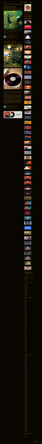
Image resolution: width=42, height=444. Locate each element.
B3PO (25, 284)
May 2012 (25, 398)
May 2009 (25, 417)
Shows (25, 342)
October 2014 (26, 383)
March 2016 (26, 375)
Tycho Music (10, 4)
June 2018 (25, 361)
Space (25, 343)
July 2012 (25, 397)
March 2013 (26, 393)
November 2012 (26, 395)
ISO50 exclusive (26, 324)
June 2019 (25, 357)
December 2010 (26, 407)
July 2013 (25, 391)
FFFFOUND (26, 285)
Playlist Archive (27, 11)
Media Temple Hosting (27, 275)
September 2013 (26, 390)
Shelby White (26, 280)
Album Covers (26, 299)
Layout (25, 325)
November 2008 (26, 420)
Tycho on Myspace (26, 295)
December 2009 (26, 413)
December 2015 (26, 376)
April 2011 (25, 405)
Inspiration (25, 320)
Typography (26, 348)
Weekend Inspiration (26, 352)
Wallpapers (26, 350)
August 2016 (26, 372)
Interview (25, 322)
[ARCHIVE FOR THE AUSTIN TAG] (10, 6)
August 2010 (26, 409)
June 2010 (25, 410)
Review (25, 340)
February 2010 (26, 412)
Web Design (26, 351)
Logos (25, 326)
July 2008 (25, 422)
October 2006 (26, 432)
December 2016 (26, 370)
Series (25, 341)
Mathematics (26, 327)
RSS (21, 2)
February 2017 (26, 369)
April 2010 (25, 411)
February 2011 (26, 406)
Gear (25, 315)
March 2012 (26, 399)
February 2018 (26, 363)
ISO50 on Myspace (26, 287)
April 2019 (25, 358)
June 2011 (25, 404)
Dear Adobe (26, 308)
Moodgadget (26, 294)
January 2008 (26, 425)
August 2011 (26, 403)
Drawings (25, 310)
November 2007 (26, 426)
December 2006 (26, 431)
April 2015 (25, 380)
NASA (25, 330)
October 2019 (26, 356)
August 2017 (26, 366)
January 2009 (26, 419)
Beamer (25, 281)
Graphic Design (26, 316)
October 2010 (26, 408)
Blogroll (25, 302)
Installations (26, 321)
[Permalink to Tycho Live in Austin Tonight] (10, 7)
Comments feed (26, 436)
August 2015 (26, 378)
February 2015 (26, 381)
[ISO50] (6, 2)
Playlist (27, 2)
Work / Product (35, 441)
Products (25, 337)
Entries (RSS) (16, 442)
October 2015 (26, 377)
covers (25, 307)
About (14, 4)
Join (21, 4)
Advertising (26, 298)
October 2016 (26, 371)
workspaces (26, 353)
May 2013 (25, 392)
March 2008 (26, 424)
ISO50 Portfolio (26, 288)
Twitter (19, 4)
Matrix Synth (26, 292)
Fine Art (25, 313)
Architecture (26, 301)
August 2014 (26, 384)
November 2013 (26, 389)
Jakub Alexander (26, 279)
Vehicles (25, 349)
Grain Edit (25, 286)
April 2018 (25, 362)
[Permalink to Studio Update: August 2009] (10, 41)
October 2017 (26, 365)
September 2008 (26, 421)
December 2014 (26, 382)
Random (25, 338)
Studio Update (26, 344)
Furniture (25, 314)
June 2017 (25, 367)
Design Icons (26, 309)
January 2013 (26, 394)
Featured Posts (27, 18)
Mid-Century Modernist (27, 293)
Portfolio (5, 4)
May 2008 (25, 423)
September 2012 (26, 396)
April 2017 (25, 368)
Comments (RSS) (20, 442)
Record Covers (26, 339)
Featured (25, 312)
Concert (25, 306)
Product (25, 336)
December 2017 (26, 364)
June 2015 (25, 379)
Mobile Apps (26, 329)
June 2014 (25, 385)
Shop (7, 4)
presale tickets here (15, 30)
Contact (16, 4)
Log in (25, 435)
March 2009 (26, 418)
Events (25, 311)
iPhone (25, 323)
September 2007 (26, 427)
